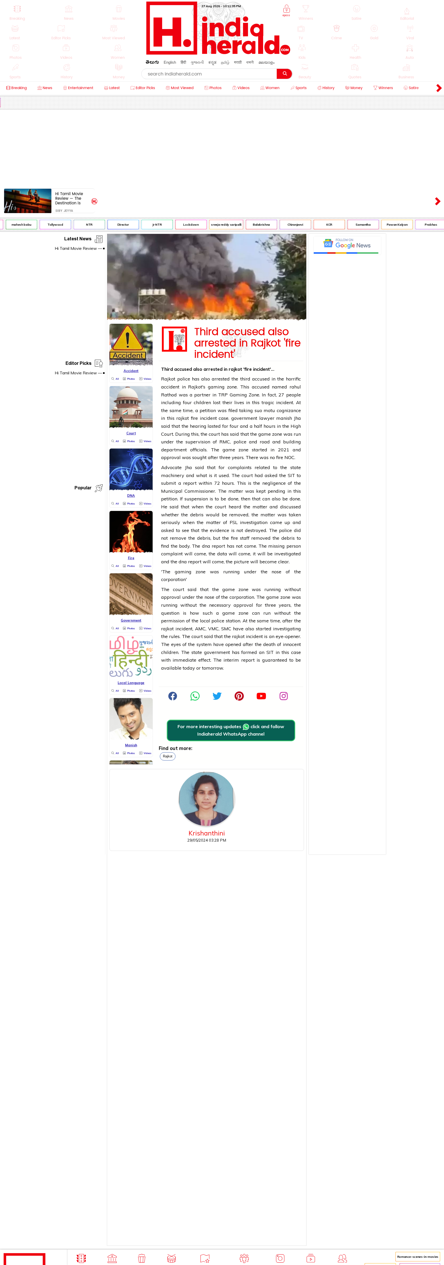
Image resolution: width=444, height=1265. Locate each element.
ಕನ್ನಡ (212, 62)
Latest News (77, 239)
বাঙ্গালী (250, 62)
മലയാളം (266, 62)
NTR (80, 224)
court (214, 434)
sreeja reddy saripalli (217, 224)
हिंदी (183, 62)
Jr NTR (148, 224)
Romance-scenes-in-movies (417, 1257)
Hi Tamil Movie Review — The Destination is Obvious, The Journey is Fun (69, 198)
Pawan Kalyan (388, 224)
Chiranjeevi (286, 224)
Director (114, 224)
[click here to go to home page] (218, 53)
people (293, 395)
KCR (320, 224)
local (205, 621)
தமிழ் (225, 62)
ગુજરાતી (197, 62)
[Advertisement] (222, 148)
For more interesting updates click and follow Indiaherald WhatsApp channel (231, 730)
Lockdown (182, 224)
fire (194, 418)
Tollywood (46, 224)
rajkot (235, 369)
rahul (295, 387)
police (183, 379)
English (170, 62)
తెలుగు (152, 63)
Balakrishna (252, 224)
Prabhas (422, 224)
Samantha (354, 224)
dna (206, 546)
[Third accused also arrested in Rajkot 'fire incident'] (206, 318)
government (244, 418)
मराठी (238, 62)
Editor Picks (78, 364)
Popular (83, 488)
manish (284, 418)
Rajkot (167, 756)
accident (170, 387)
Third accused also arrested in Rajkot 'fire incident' (247, 343)
